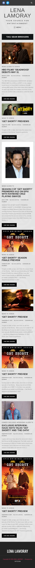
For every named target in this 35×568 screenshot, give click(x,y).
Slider (9, 66)
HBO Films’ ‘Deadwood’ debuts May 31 (15, 70)
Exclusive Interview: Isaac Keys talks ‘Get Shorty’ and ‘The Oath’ (15, 427)
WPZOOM (18, 561)
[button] (17, 27)
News (4, 66)
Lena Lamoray (16, 75)
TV (13, 66)
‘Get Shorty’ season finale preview (14, 259)
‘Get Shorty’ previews (15, 121)
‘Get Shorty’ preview (15, 317)
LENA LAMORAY (17, 13)
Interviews (21, 422)
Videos (17, 66)
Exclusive (12, 422)
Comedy (5, 422)
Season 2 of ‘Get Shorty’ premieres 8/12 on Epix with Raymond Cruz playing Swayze (17, 193)
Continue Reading (9, 99)
